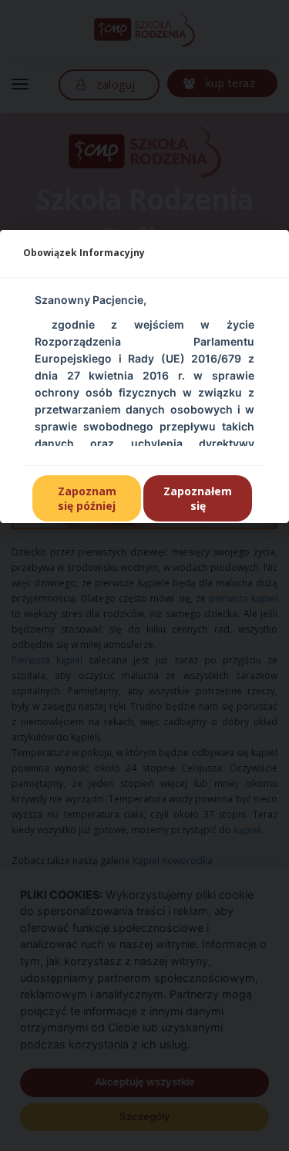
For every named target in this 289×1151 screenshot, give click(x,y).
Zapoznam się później (87, 498)
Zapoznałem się (197, 498)
